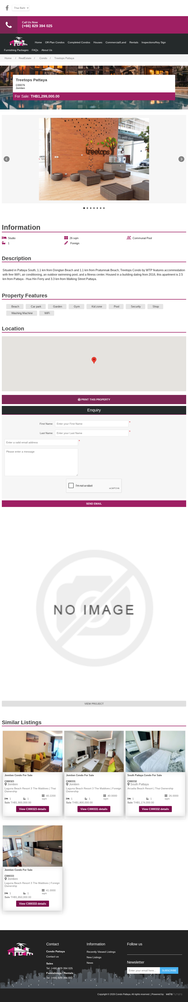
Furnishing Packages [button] (16, 50)
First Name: (46, 423)
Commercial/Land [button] (116, 42)
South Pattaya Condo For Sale (144, 775)
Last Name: (46, 433)
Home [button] (38, 42)
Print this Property (95, 399)
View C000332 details (155, 809)
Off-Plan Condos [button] (54, 42)
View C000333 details (32, 903)
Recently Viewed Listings (101, 951)
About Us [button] (46, 50)
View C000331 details (93, 809)
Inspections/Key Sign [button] (154, 42)
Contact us (52, 956)
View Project (94, 703)
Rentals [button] (133, 42)
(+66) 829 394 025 (37, 26)
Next (181, 159)
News (90, 962)
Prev (7, 159)
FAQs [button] (35, 50)
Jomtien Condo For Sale (18, 775)
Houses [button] (97, 42)
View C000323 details (32, 809)
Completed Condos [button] (79, 42)
